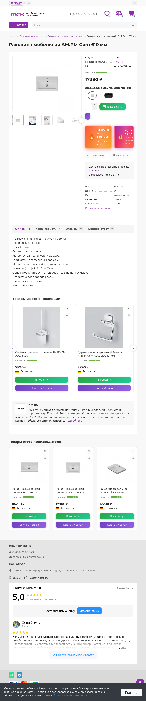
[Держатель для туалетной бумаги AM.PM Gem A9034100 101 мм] (104, 327)
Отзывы (74, 229)
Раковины (9, 36)
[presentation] (12, 120)
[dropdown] (28, 3)
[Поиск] (133, 25)
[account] (134, 3)
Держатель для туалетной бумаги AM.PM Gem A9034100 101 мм (100, 354)
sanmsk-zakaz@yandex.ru (28, 556)
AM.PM (118, 61)
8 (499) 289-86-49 (23, 552)
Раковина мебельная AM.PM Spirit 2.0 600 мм (71, 490)
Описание (22, 229)
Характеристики (48, 229)
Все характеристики (97, 208)
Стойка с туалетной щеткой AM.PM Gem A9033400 (41, 354)
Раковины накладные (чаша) (65, 36)
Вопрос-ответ (100, 229)
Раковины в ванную (31, 36)
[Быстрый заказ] (87, 116)
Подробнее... (74, 420)
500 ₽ (95, 170)
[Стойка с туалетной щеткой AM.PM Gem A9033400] (41, 327)
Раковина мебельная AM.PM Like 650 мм (114, 490)
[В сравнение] (66, 315)
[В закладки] (66, 308)
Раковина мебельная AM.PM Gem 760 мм (26, 490)
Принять (131, 692)
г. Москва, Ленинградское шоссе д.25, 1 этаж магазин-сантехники (54, 570)
